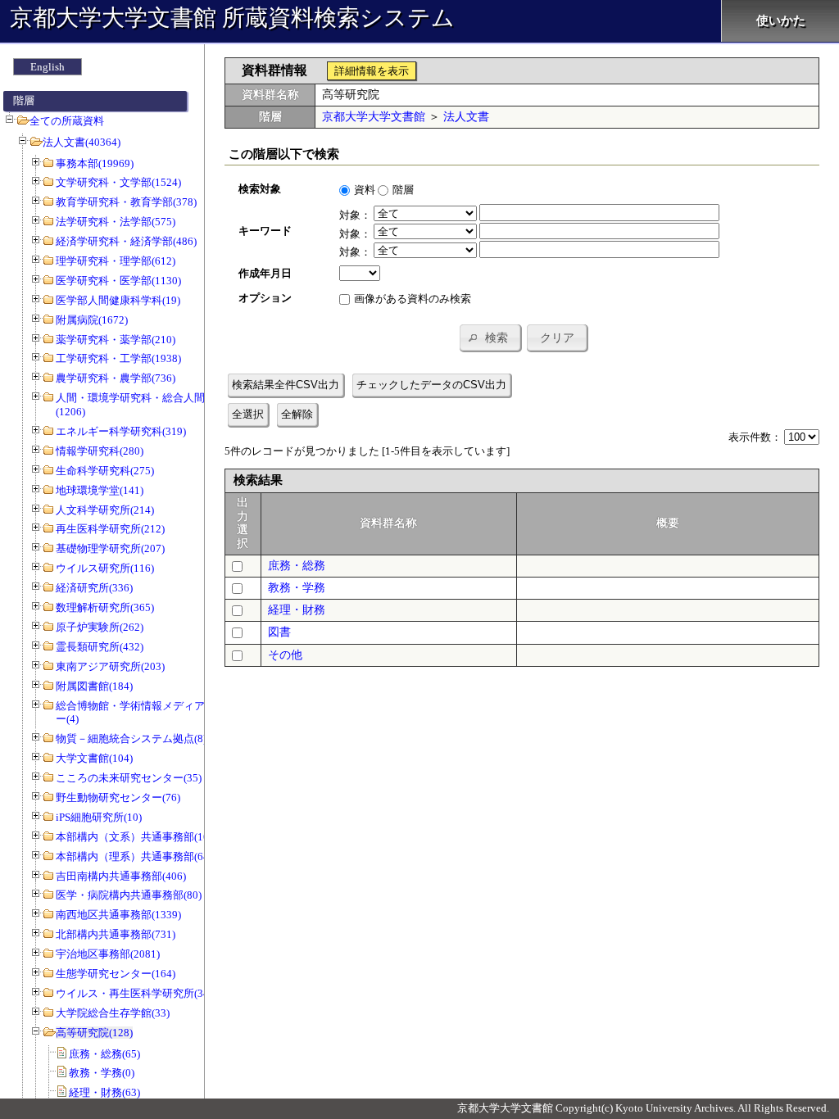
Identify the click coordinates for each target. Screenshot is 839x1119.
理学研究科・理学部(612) (115, 261)
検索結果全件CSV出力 (285, 384)
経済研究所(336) (94, 588)
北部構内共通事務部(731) (115, 934)
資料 (364, 189)
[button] (490, 337)
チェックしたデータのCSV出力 (431, 384)
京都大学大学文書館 (373, 117)
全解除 (297, 414)
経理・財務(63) (104, 1092)
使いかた (780, 20)
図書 (279, 632)
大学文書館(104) (94, 758)
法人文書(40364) (81, 142)
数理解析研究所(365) (105, 607)
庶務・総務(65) (104, 1054)
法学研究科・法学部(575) (115, 221)
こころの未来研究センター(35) (129, 778)
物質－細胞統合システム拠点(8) (131, 738)
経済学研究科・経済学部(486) (126, 241)
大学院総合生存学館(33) (113, 1013)
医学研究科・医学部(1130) (118, 280)
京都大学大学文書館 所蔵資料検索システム (232, 17)
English (47, 67)
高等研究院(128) (94, 1032)
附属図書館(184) (94, 686)
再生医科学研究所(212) (110, 529)
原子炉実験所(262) (99, 627)
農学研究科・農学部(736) (115, 378)
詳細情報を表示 (371, 71)
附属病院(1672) (92, 320)
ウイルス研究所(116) (105, 568)
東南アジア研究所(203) (110, 666)
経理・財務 (296, 610)
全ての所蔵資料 (66, 121)
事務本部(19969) (95, 163)
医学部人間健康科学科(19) (118, 300)
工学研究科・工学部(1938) (118, 358)
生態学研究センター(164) (115, 973)
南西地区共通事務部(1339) (118, 914)
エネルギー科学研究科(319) (121, 431)
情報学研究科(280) (99, 451)
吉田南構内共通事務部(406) (121, 876)
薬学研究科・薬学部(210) (115, 339)
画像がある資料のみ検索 (412, 298)
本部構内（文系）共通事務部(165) (137, 837)
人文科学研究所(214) (105, 510)
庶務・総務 (296, 566)
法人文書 (466, 117)
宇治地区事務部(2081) (108, 954)
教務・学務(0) (101, 1073)
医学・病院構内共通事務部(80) (129, 895)
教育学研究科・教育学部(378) (126, 202)
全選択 (248, 414)
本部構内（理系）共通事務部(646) (137, 856)
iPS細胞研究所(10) (99, 817)
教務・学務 (296, 588)
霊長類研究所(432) (99, 647)
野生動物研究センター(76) (118, 797)
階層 (403, 189)
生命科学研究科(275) (105, 470)
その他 (285, 655)
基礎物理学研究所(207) (110, 548)
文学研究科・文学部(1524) (118, 182)
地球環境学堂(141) (99, 490)
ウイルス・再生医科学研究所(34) (134, 993)
